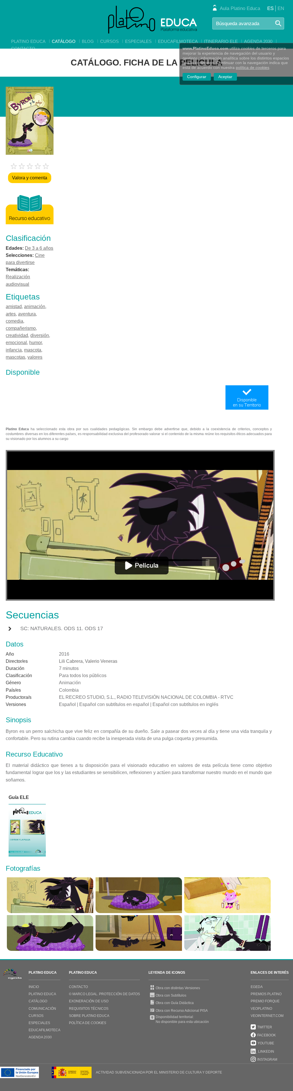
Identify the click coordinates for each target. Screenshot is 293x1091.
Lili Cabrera (71, 661)
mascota (32, 350)
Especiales (138, 41)
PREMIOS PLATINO (266, 994)
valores (34, 357)
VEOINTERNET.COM (267, 1016)
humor (35, 342)
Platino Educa (28, 41)
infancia (14, 350)
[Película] (142, 565)
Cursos (109, 41)
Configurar (196, 76)
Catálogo (64, 41)
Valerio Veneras (101, 661)
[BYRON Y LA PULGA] (50, 895)
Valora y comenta (29, 177)
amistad (14, 306)
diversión (39, 335)
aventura (27, 314)
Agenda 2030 (258, 41)
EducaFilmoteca (178, 41)
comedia (14, 321)
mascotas (15, 357)
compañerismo (21, 328)
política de (252, 67)
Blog (88, 41)
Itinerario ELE (221, 41)
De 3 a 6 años (39, 248)
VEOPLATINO (261, 1009)
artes (11, 314)
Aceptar (225, 76)
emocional (16, 342)
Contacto (23, 48)
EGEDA (257, 987)
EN (281, 8)
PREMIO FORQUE (265, 1001)
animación (34, 306)
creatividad (17, 335)
